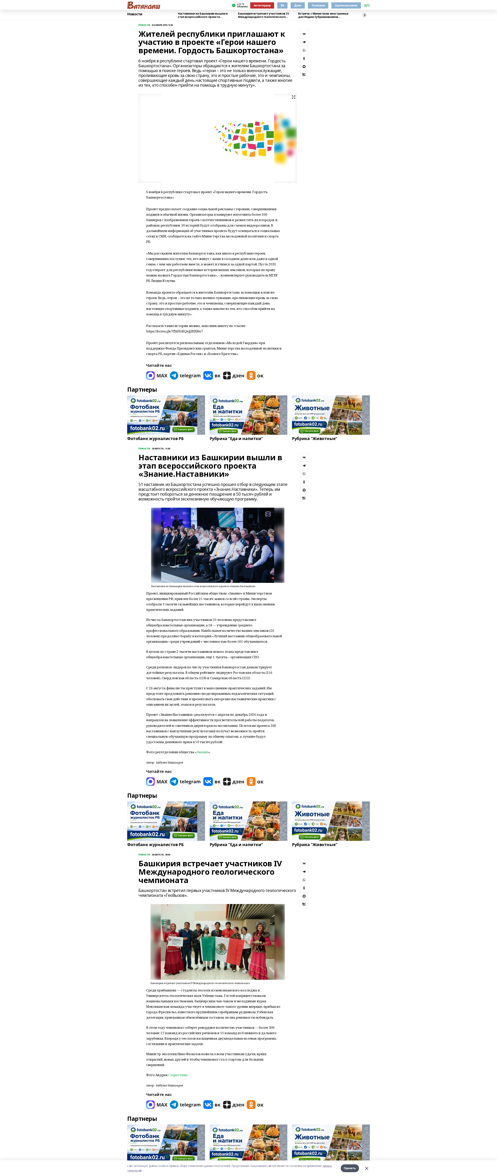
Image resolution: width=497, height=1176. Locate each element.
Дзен (297, 5)
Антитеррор (262, 5)
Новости (134, 14)
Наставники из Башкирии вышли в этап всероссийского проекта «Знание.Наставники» (203, 15)
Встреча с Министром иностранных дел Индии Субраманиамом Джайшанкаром (323, 15)
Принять (350, 1168)
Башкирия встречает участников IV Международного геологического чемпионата (263, 15)
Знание (202, 752)
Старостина (177, 1075)
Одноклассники (346, 5)
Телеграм (318, 5)
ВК (282, 5)
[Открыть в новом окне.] (157, 375)
